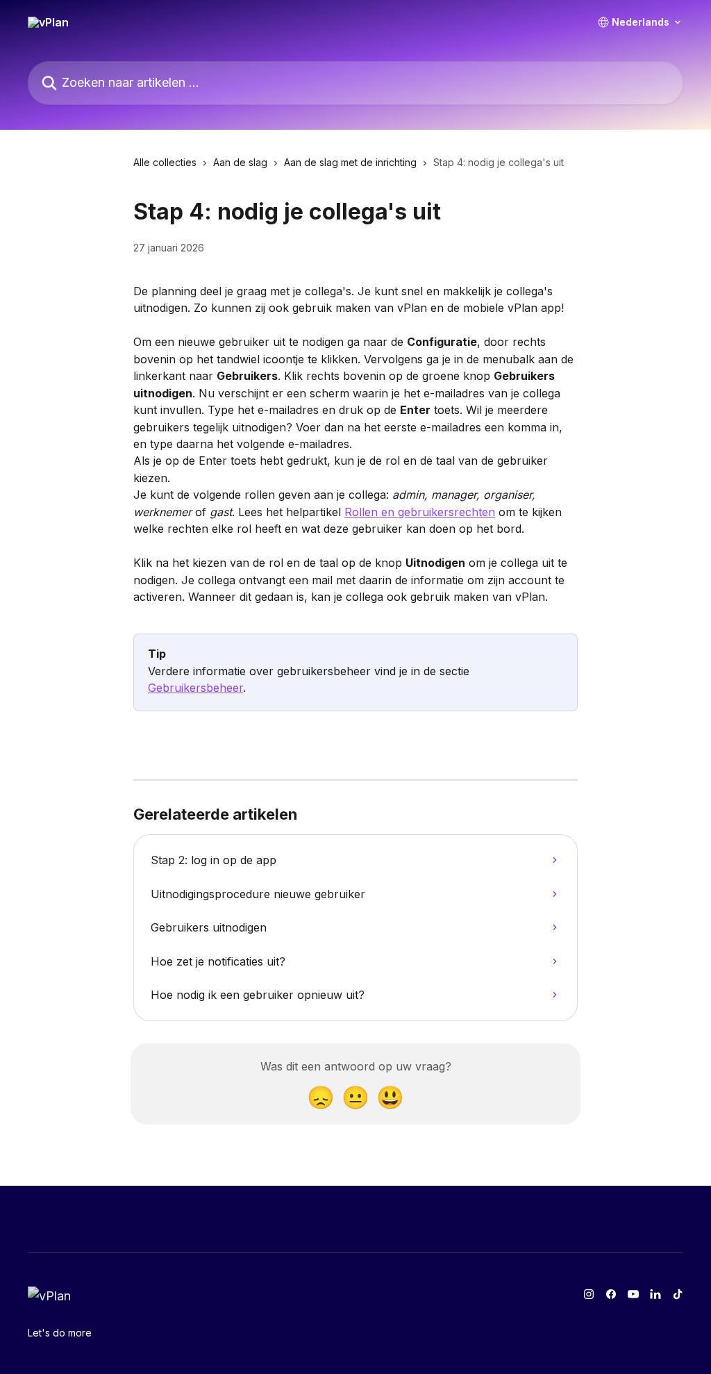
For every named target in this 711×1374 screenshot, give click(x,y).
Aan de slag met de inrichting (350, 162)
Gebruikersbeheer (195, 688)
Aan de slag (240, 162)
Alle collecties (164, 162)
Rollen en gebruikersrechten (419, 512)
